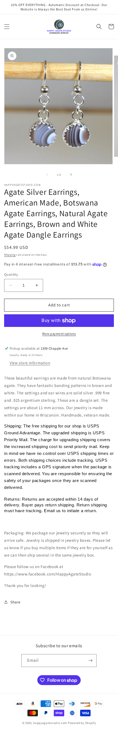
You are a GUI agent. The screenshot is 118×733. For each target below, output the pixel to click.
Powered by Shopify (82, 723)
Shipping (10, 254)
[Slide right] (71, 175)
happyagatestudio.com (50, 723)
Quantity (11, 274)
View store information (30, 362)
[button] (7, 27)
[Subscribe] (90, 660)
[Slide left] (47, 175)
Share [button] (15, 602)
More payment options (59, 334)
